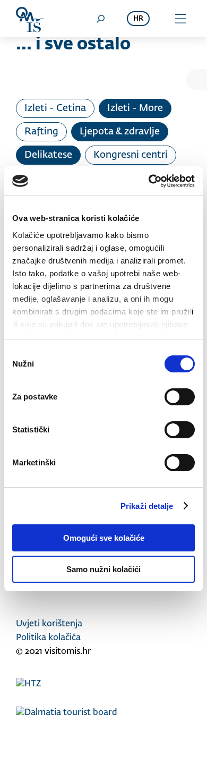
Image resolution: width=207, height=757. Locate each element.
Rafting (41, 132)
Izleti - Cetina (55, 108)
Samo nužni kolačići (103, 569)
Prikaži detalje (147, 506)
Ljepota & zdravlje (120, 132)
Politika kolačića (48, 638)
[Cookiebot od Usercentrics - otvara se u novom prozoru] (149, 181)
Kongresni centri (130, 155)
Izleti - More (135, 108)
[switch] (180, 396)
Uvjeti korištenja (49, 624)
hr (138, 18)
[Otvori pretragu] (100, 18)
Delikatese (48, 155)
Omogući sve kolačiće (103, 537)
